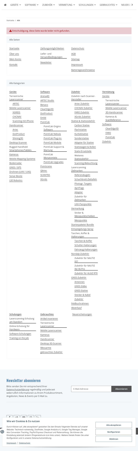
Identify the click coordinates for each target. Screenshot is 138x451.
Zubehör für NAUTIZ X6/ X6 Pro (85, 267)
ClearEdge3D (47, 109)
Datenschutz (24, 443)
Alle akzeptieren (113, 425)
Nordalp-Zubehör (80, 253)
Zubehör (79, 299)
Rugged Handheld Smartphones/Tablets (20, 148)
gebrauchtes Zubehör (51, 352)
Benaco (44, 104)
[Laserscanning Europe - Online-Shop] (5, 5)
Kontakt (13, 64)
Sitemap (75, 59)
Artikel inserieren (49, 318)
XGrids (43, 179)
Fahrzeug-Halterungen (86, 249)
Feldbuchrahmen (80, 303)
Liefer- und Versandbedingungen (51, 55)
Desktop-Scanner (18, 142)
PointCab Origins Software (52, 128)
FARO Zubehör (82, 112)
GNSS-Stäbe (81, 286)
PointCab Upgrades (53, 162)
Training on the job (19, 338)
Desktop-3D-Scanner (50, 343)
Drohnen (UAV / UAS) (20, 171)
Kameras (13, 154)
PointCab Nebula (52, 133)
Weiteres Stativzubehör (82, 157)
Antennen (79, 281)
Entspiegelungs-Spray (82, 228)
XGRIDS (16, 112)
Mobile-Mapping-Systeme (22, 158)
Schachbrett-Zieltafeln (86, 179)
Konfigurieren (113, 432)
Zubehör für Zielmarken (81, 198)
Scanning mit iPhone (23, 120)
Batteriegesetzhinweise (83, 69)
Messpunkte (81, 220)
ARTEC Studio (47, 100)
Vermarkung (77, 208)
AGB (73, 53)
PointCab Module (52, 142)
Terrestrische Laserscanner (16, 98)
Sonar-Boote (15, 176)
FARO (108, 132)
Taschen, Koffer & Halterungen (80, 235)
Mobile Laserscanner (20, 108)
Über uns (14, 53)
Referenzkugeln (82, 174)
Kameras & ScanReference (113, 118)
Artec (15, 129)
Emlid (43, 117)
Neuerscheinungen (82, 314)
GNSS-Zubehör (78, 277)
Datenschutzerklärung (17, 389)
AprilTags (79, 187)
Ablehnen (113, 439)
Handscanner (16, 125)
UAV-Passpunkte (83, 204)
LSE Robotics (15, 180)
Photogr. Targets (83, 183)
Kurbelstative (81, 133)
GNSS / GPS (15, 167)
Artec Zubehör (82, 103)
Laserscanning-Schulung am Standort (21, 320)
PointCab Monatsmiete (50, 156)
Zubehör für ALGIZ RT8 (86, 273)
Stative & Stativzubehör (83, 120)
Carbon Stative (82, 125)
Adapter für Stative (84, 142)
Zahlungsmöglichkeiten (52, 48)
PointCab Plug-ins (53, 138)
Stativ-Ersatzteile (83, 151)
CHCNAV (17, 116)
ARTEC (16, 103)
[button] (130, 4)
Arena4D (44, 96)
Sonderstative (82, 138)
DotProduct (19, 133)
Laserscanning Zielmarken (78, 169)
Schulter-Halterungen (85, 245)
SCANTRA (45, 174)
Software (106, 124)
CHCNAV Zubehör (83, 108)
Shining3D (18, 138)
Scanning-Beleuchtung (86, 163)
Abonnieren (121, 388)
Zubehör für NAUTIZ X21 (85, 260)
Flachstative (81, 129)
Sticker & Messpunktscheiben (85, 214)
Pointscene (46, 166)
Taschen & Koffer (83, 240)
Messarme (45, 347)
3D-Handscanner (114, 112)
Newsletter (45, 62)
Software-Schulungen (20, 333)
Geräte (105, 96)
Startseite (14, 48)
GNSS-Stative (81, 290)
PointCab (45, 122)
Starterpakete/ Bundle (82, 224)
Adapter (79, 192)
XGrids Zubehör (83, 116)
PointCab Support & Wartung (54, 148)
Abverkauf (76, 307)
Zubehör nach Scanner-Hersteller (83, 98)
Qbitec (43, 170)
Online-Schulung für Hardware (19, 328)
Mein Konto (15, 59)
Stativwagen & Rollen (85, 146)
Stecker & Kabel (82, 294)
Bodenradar (15, 163)
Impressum (11, 443)
